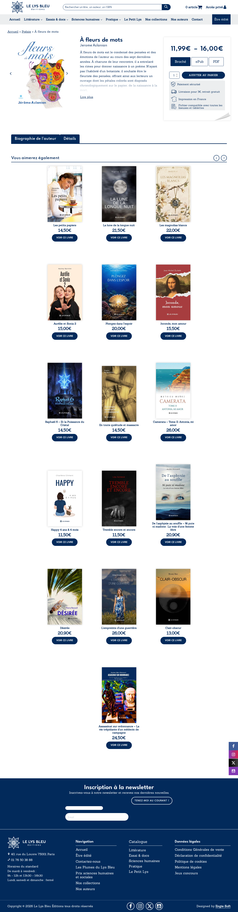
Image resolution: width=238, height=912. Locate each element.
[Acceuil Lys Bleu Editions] (30, 7)
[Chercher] (166, 7)
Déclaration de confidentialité (198, 856)
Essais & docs (55, 19)
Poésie (26, 31)
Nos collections (156, 19)
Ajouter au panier (203, 75)
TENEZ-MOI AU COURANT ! (152, 800)
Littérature (32, 19)
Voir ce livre (64, 238)
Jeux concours (186, 873)
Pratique (112, 19)
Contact (197, 19)
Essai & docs (139, 855)
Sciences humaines (85, 19)
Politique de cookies (191, 861)
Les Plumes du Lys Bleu (95, 867)
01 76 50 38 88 (22, 860)
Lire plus (86, 97)
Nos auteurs (179, 19)
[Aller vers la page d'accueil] (35, 843)
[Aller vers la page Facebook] (130, 906)
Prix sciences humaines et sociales (95, 875)
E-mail (97, 801)
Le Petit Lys (132, 19)
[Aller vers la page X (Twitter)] (149, 906)
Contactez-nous (88, 861)
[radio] (180, 61)
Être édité (221, 19)
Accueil (14, 19)
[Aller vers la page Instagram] (140, 906)
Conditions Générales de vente (199, 850)
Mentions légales (188, 867)
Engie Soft (223, 906)
